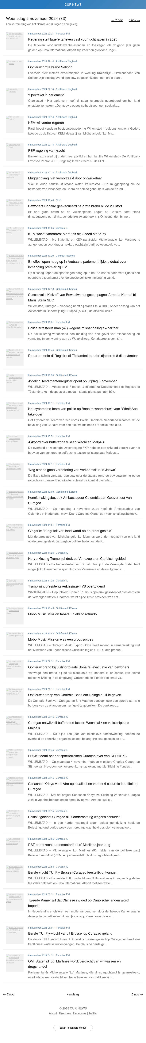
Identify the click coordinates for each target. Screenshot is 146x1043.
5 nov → (134, 20)
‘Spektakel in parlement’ (46, 94)
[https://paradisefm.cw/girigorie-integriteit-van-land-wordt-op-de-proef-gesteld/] (15, 532)
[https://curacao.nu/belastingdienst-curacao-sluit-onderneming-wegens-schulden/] (15, 818)
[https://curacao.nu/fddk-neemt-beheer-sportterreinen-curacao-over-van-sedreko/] (15, 757)
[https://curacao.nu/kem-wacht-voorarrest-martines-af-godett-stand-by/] (15, 235)
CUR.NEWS (73, 4)
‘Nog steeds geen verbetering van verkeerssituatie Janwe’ (72, 469)
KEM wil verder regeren (46, 122)
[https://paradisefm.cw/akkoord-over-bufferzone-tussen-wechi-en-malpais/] (15, 443)
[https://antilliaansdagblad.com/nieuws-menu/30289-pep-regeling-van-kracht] (15, 152)
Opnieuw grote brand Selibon (50, 66)
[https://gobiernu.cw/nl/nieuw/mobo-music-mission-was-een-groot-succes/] (15, 641)
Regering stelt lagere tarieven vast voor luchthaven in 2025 (72, 39)
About (53, 1013)
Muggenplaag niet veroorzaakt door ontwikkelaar (65, 177)
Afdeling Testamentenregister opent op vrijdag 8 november (72, 380)
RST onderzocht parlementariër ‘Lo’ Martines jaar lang (69, 844)
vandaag (73, 994)
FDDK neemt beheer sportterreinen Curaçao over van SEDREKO (77, 755)
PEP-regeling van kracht (46, 150)
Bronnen (65, 1013)
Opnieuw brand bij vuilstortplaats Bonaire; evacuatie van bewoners (78, 666)
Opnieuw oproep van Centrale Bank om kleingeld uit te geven (74, 694)
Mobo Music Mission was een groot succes (60, 639)
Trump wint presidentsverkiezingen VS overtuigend (66, 586)
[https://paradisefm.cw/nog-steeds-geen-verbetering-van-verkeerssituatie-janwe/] (15, 471)
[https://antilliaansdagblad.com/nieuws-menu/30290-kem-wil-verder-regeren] (15, 124)
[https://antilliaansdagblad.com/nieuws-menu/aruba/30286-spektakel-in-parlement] (15, 96)
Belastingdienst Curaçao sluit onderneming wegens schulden (74, 816)
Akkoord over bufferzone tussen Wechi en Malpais (66, 441)
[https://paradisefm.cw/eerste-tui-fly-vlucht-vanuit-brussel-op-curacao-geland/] (15, 935)
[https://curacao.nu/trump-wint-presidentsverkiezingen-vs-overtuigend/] (15, 588)
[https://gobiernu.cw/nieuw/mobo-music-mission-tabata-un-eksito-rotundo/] (15, 615)
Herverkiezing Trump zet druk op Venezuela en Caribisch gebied (77, 558)
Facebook (79, 1013)
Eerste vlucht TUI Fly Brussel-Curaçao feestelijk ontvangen (72, 872)
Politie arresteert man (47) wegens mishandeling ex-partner (73, 327)
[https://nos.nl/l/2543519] (15, 207)
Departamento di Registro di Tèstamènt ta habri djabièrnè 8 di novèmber (83, 355)
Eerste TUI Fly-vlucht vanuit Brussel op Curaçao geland (70, 933)
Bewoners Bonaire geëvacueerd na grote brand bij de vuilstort (75, 205)
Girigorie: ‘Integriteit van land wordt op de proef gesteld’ (70, 530)
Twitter (93, 1013)
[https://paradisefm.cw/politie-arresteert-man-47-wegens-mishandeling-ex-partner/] (15, 329)
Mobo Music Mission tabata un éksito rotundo (62, 613)
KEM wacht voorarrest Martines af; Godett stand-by (67, 233)
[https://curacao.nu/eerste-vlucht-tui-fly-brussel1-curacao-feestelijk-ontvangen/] (15, 874)
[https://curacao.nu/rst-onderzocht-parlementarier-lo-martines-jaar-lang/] (15, 846)
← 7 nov (117, 20)
